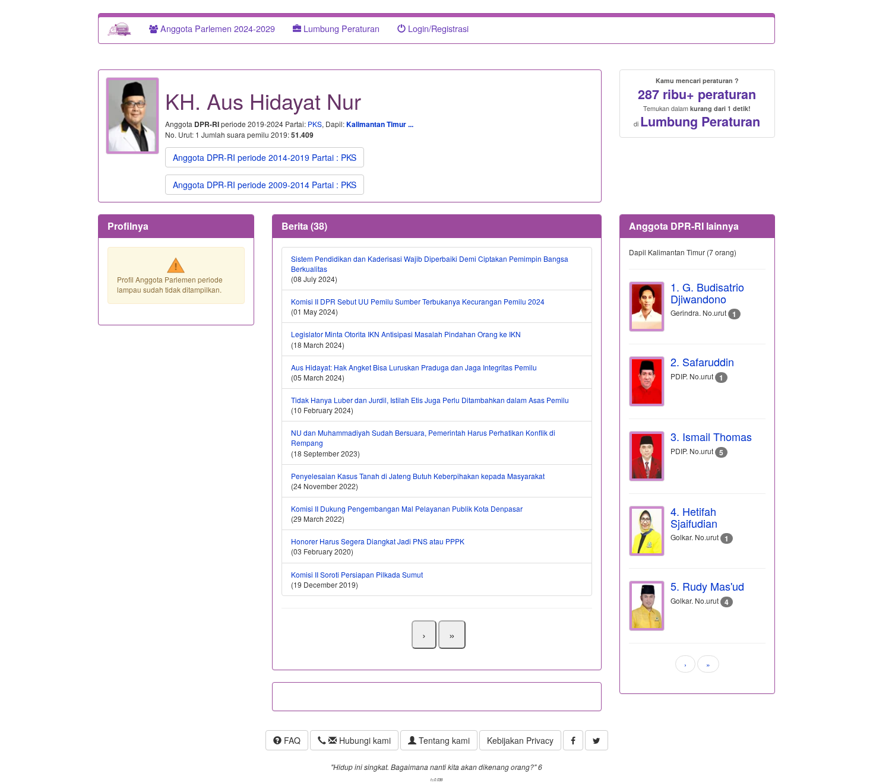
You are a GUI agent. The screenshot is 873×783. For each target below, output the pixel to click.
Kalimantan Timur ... (379, 124)
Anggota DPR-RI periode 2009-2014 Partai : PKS (264, 185)
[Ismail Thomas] (647, 456)
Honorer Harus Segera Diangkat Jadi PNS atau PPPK (377, 541)
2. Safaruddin (702, 361)
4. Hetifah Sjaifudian (693, 517)
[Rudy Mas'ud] (647, 606)
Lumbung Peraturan (340, 28)
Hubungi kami (364, 740)
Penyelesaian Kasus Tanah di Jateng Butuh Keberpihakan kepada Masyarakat (418, 476)
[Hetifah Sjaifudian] (647, 531)
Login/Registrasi (437, 28)
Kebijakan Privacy (520, 740)
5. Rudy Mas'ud (707, 586)
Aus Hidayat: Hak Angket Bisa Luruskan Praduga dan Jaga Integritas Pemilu (414, 367)
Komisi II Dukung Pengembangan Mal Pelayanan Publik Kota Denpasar (407, 508)
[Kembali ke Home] (119, 28)
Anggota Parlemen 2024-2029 (216, 28)
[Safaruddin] (647, 381)
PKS (315, 124)
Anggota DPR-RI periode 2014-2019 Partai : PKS (264, 157)
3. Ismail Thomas (711, 436)
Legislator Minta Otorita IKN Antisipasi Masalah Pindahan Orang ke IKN (406, 334)
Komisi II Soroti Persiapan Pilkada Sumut (357, 574)
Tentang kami (443, 740)
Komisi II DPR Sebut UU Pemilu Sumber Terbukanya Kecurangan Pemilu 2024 (418, 301)
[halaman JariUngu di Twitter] (596, 740)
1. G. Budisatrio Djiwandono (707, 292)
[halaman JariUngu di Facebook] (573, 740)
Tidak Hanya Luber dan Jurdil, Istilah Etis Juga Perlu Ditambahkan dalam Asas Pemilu (430, 400)
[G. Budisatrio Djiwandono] (647, 306)
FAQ (291, 740)
